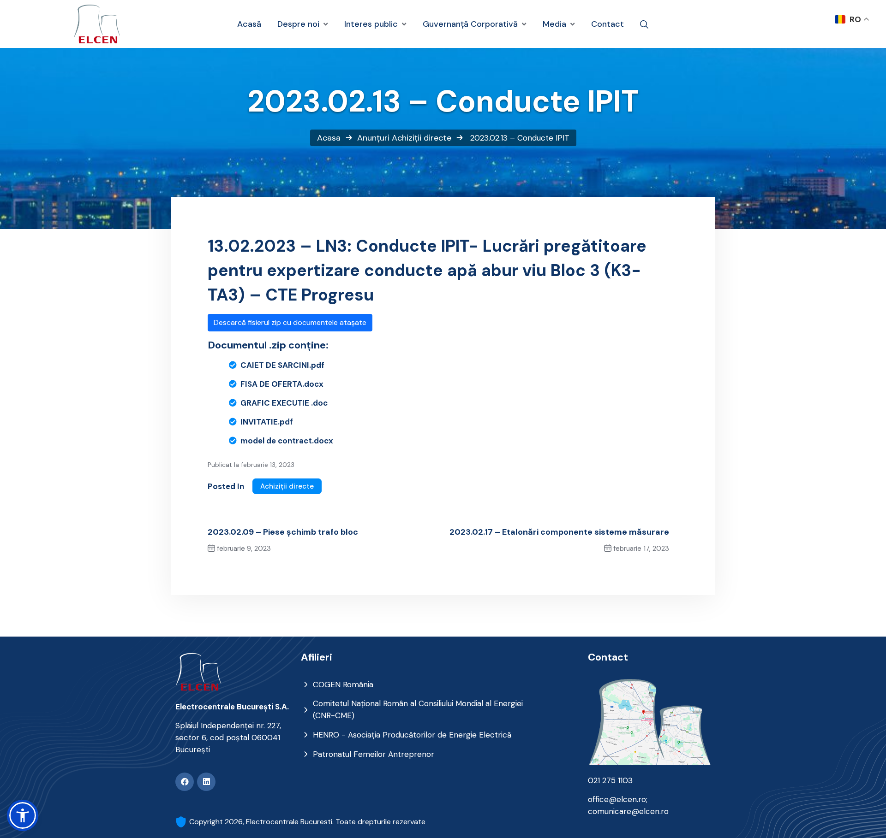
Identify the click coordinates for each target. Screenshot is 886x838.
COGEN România (343, 684)
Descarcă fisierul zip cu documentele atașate (290, 322)
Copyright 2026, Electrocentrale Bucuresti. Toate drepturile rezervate (307, 821)
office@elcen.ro (617, 799)
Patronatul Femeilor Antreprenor (373, 754)
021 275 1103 (610, 780)
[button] (22, 815)
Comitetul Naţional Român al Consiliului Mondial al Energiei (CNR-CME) (418, 709)
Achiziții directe (421, 137)
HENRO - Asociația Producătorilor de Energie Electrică (412, 735)
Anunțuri (373, 137)
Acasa (329, 137)
